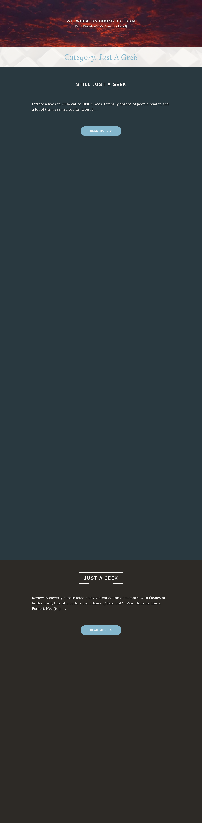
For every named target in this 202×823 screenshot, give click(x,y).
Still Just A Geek (101, 84)
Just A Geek (101, 578)
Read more (105, 132)
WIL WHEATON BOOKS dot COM (101, 20)
